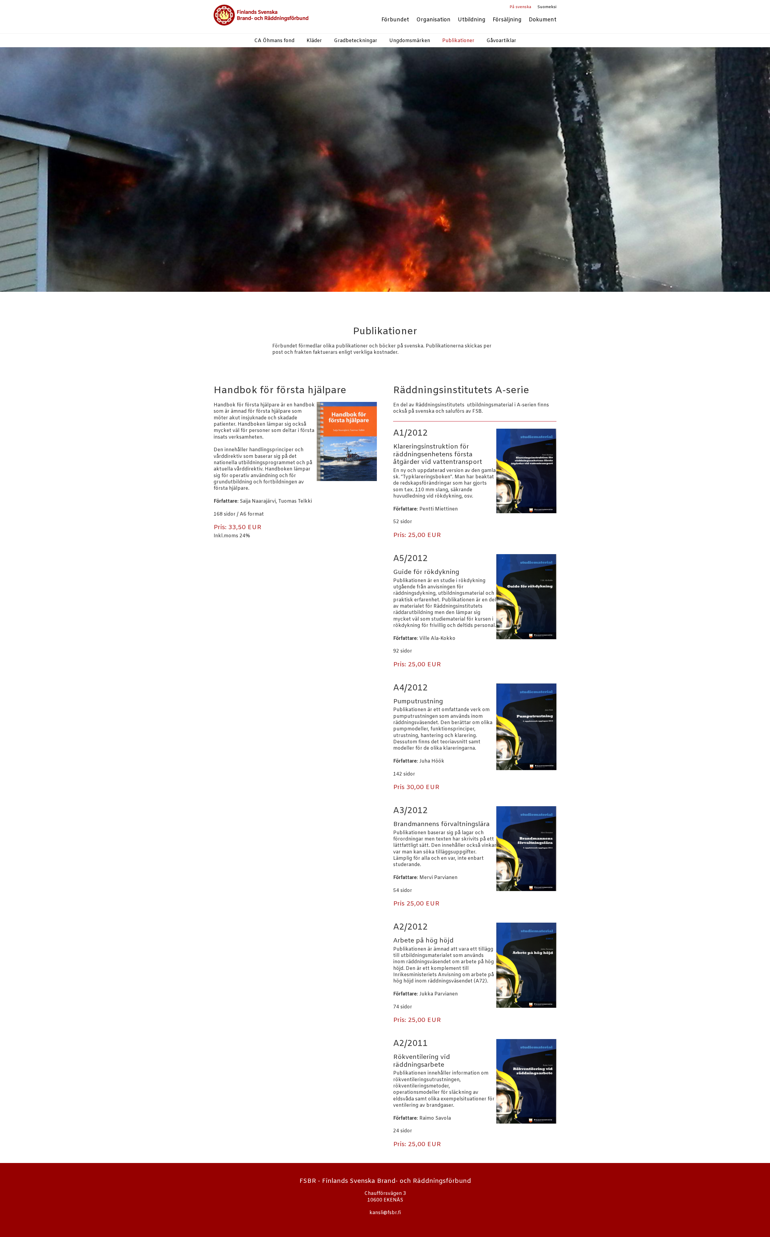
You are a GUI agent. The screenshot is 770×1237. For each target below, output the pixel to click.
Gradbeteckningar (355, 41)
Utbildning (471, 20)
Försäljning (507, 20)
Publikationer (458, 41)
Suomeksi (546, 7)
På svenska (520, 7)
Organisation (433, 20)
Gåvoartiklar (501, 41)
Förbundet (395, 20)
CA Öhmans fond (274, 41)
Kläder (314, 41)
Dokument (542, 20)
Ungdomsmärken (409, 41)
